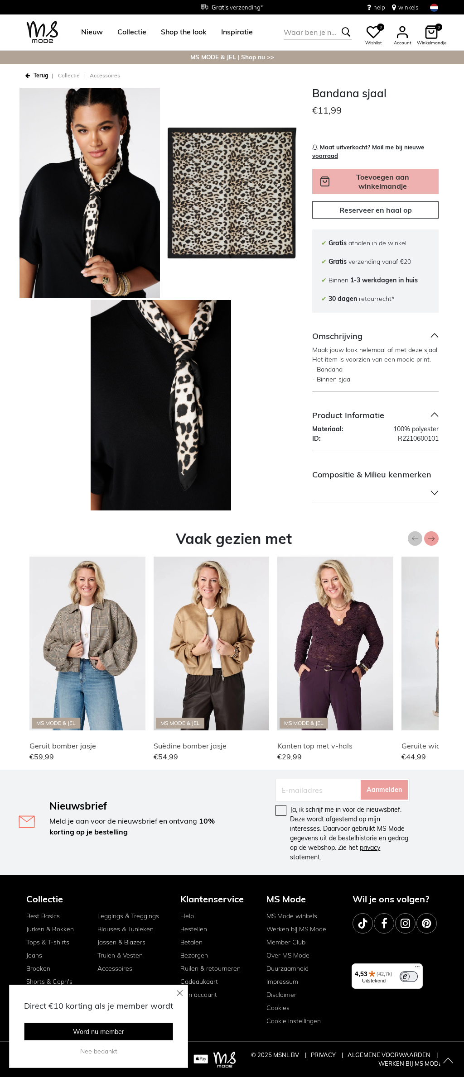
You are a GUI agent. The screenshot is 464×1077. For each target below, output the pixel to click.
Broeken (38, 968)
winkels (408, 7)
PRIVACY (324, 1054)
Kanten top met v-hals (315, 745)
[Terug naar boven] (448, 1061)
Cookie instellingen (293, 1021)
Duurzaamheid (287, 968)
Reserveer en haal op (375, 209)
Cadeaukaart (199, 981)
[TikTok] (363, 923)
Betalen (191, 942)
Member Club (285, 942)
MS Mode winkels (291, 916)
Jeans (34, 955)
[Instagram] (405, 923)
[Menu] (417, 968)
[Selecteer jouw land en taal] (434, 7)
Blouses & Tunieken (125, 929)
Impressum (282, 981)
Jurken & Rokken (50, 929)
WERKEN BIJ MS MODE (410, 1063)
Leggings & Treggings (128, 916)
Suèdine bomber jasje (190, 745)
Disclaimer (281, 995)
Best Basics (43, 916)
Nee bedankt (98, 1051)
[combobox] (318, 32)
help (379, 7)
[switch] (409, 976)
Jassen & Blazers (121, 942)
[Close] (180, 992)
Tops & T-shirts (47, 942)
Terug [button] (41, 75)
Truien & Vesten (120, 955)
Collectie (69, 75)
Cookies (278, 1008)
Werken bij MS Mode (296, 929)
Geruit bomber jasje (62, 745)
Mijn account (198, 995)
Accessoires (105, 75)
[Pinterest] (426, 923)
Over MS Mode (287, 955)
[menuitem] (88, 32)
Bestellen (193, 929)
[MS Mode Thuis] (42, 32)
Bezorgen (194, 955)
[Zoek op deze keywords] (346, 32)
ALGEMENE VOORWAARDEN (390, 1054)
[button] (92, 32)
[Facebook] (384, 923)
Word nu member (98, 1032)
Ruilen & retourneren (210, 968)
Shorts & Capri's (49, 981)
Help (187, 916)
